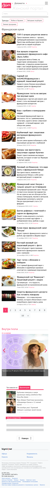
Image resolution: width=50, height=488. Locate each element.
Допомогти (19, 3)
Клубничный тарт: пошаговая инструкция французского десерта (30, 135)
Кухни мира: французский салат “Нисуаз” (32, 229)
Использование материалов (30, 481)
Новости (5, 457)
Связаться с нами (31, 480)
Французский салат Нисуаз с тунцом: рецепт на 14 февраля (31, 185)
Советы (33, 106)
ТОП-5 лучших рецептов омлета (32, 34)
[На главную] (27, 9)
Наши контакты (6, 478)
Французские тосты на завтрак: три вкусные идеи (32, 94)
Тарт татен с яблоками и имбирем (28, 261)
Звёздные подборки (34, 20)
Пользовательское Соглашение (10, 483)
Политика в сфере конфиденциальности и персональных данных (20, 485)
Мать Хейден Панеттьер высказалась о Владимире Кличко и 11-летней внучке (30, 402)
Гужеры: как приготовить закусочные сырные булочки (30, 151)
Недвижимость (32, 454)
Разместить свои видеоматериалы (11, 481)
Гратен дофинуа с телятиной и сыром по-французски (31, 212)
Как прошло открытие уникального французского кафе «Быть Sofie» (32, 54)
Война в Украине (17, 20)
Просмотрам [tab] (24, 387)
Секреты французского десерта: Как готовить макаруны (32, 293)
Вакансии (42, 485)
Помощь (16, 480)
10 (23, 315)
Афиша (4, 454)
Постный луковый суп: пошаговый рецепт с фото (29, 244)
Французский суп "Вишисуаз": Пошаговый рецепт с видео (31, 278)
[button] (4, 354)
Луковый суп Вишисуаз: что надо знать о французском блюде (32, 168)
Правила (22, 480)
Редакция (15, 478)
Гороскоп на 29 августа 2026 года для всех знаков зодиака (23, 371)
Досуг (32, 71)
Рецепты (34, 47)
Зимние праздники (9, 24)
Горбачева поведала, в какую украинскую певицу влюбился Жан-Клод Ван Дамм (29, 394)
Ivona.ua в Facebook (7, 480)
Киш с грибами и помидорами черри (31, 112)
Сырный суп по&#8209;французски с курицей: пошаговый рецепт (30, 78)
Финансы (30, 457)
